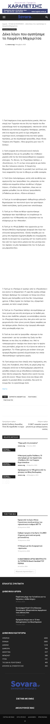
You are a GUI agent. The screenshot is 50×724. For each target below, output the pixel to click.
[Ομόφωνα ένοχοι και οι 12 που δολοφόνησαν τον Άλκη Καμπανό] (8, 623)
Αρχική (4, 24)
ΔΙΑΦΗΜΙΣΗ (32, 717)
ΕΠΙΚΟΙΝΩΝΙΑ (42, 717)
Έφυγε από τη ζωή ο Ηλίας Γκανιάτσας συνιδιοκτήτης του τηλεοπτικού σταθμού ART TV (30, 522)
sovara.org (10, 44)
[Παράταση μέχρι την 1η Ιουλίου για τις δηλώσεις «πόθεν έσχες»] (8, 600)
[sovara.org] (3, 44)
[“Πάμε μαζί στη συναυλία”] (9, 446)
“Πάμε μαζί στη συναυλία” (28, 443)
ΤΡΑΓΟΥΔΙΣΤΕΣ (8, 400)
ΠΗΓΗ (4, 389)
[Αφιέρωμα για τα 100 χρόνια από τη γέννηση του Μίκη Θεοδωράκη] (9, 473)
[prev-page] (3, 482)
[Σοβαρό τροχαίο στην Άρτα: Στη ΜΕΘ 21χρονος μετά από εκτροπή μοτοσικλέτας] (9, 536)
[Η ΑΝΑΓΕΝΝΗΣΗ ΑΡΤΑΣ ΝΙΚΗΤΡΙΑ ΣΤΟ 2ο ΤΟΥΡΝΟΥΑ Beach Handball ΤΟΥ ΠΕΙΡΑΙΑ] (9, 562)
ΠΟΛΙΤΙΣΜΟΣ (32, 397)
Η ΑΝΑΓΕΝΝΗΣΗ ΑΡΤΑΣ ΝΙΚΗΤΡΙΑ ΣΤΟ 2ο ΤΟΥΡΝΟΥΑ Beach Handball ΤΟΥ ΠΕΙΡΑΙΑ (32, 561)
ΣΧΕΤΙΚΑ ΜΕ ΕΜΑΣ (8, 717)
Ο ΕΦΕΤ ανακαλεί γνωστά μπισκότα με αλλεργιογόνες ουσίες (37, 426)
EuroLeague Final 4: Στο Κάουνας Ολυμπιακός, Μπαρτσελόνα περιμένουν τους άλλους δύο (31, 610)
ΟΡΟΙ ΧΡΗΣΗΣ (21, 717)
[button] (4, 17)
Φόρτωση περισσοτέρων (24, 571)
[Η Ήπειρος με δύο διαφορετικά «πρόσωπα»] (9, 549)
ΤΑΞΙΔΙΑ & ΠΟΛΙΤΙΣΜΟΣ (16, 24)
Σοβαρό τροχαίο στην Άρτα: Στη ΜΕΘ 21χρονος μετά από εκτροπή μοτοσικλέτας (32, 535)
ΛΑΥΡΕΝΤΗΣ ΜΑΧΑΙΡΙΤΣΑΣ (17, 397)
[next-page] (7, 482)
